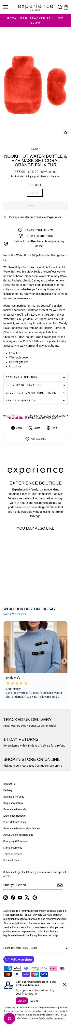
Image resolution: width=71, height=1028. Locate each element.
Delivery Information (24, 385)
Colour (35, 185)
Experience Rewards (14, 809)
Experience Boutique (20, 948)
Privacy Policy (11, 860)
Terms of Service (12, 854)
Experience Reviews (14, 815)
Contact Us (9, 783)
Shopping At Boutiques (16, 841)
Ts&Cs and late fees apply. (52, 1018)
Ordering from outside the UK (31, 392)
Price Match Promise (15, 822)
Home (34, 148)
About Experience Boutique (18, 834)
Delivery (7, 790)
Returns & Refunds (21, 377)
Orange (34, 192)
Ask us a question (21, 400)
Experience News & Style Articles (21, 828)
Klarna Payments (12, 847)
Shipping (30, 176)
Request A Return (13, 803)
